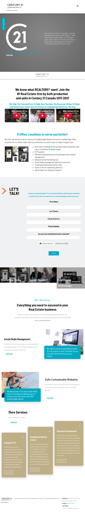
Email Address (54, 219)
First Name (54, 202)
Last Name (53, 211)
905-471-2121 (68, 503)
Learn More (9, 472)
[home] (14, 7)
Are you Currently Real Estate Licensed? (53, 234)
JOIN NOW (9, 55)
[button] (78, 6)
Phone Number (54, 226)
